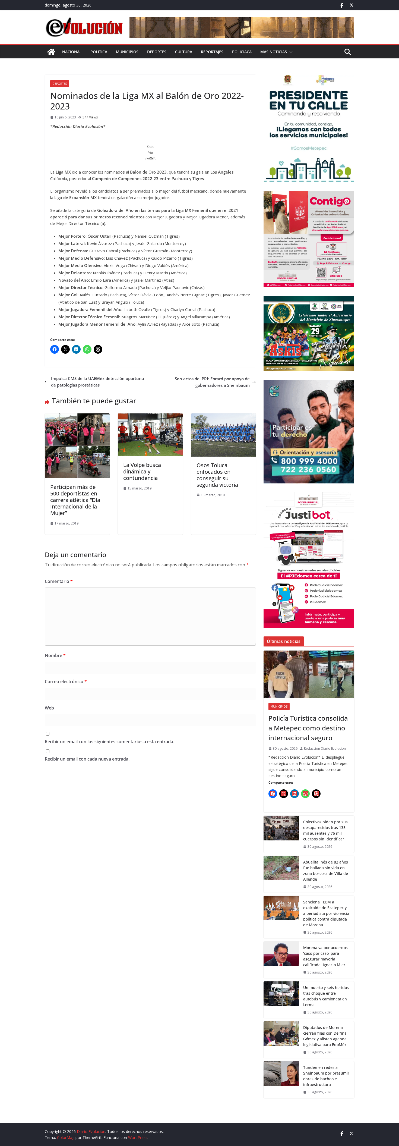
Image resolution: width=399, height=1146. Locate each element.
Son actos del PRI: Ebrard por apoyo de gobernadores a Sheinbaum (212, 382)
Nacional (72, 51)
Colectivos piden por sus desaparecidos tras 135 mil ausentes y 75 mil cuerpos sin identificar (325, 830)
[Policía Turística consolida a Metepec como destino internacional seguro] (309, 674)
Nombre (55, 655)
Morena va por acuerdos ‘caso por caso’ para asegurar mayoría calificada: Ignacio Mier (325, 956)
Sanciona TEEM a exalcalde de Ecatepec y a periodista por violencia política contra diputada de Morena (326, 913)
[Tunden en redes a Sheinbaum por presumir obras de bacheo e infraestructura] (281, 1079)
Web (49, 708)
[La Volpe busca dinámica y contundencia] (150, 416)
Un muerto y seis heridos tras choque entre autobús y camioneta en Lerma (326, 996)
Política (98, 51)
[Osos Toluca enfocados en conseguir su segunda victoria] (223, 416)
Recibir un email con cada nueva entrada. (87, 759)
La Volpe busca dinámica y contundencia (142, 471)
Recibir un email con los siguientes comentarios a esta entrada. (109, 742)
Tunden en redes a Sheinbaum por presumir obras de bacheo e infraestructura (326, 1076)
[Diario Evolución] (51, 51)
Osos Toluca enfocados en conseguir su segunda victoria (217, 474)
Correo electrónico (66, 682)
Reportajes (212, 51)
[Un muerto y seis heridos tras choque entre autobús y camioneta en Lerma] (281, 999)
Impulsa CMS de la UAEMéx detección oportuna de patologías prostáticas (97, 382)
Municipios (127, 51)
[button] (290, 52)
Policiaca (242, 51)
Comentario (59, 581)
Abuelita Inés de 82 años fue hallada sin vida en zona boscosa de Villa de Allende (325, 870)
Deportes (156, 51)
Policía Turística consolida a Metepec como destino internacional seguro (308, 728)
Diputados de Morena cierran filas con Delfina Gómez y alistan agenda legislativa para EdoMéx (325, 1036)
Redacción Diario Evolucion (325, 748)
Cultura (183, 51)
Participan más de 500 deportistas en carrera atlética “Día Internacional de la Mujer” (75, 500)
